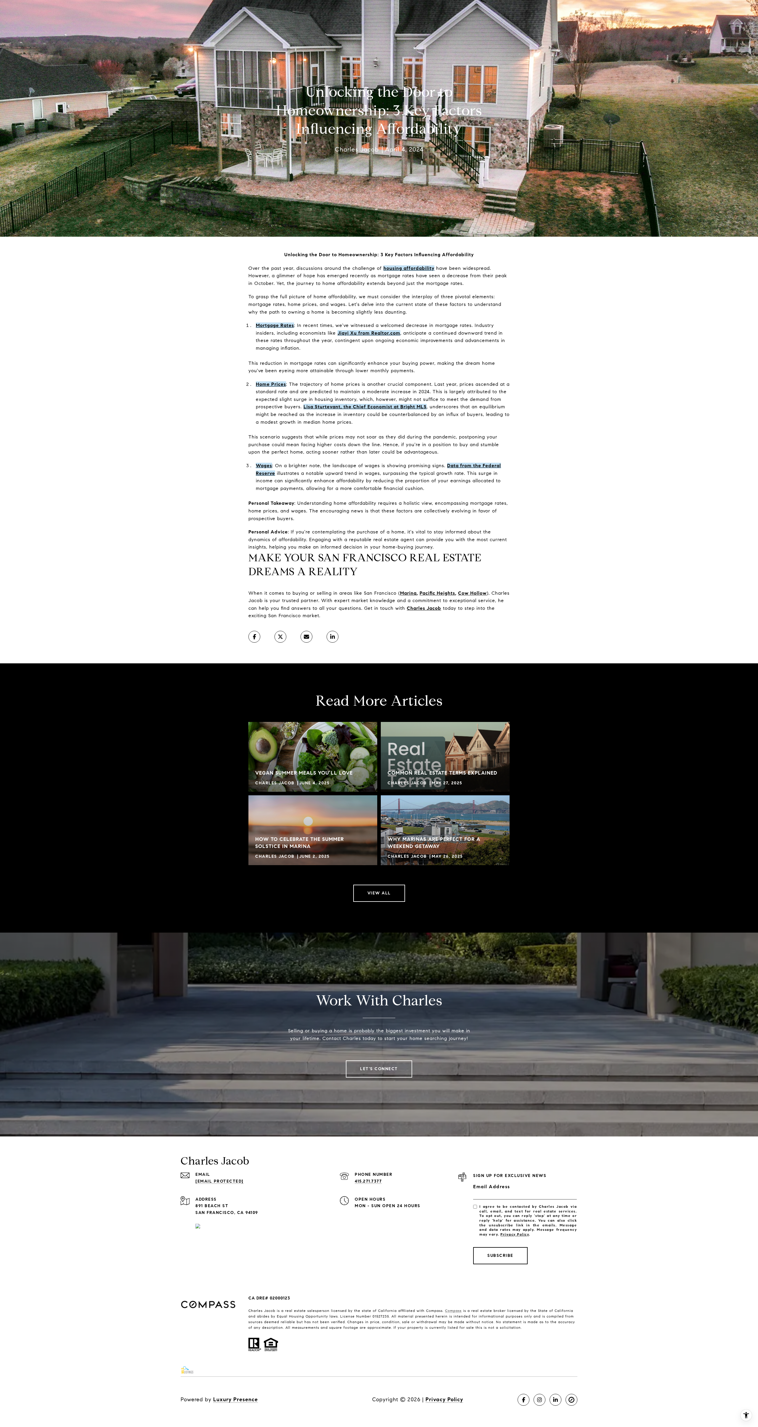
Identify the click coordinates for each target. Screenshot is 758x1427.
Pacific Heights (437, 593)
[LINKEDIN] (555, 1400)
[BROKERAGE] (571, 1400)
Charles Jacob (424, 608)
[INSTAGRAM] (539, 1400)
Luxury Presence (235, 1399)
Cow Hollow (472, 593)
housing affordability (408, 268)
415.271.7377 (368, 1181)
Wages (264, 465)
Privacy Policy (514, 1234)
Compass (453, 1310)
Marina (408, 593)
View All (379, 893)
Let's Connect (379, 1068)
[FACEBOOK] (523, 1400)
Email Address (491, 1186)
